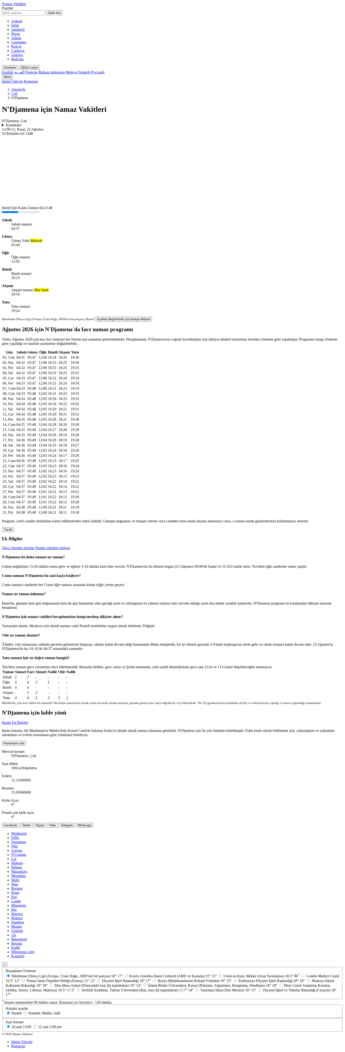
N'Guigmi (18, 855)
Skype (39, 825)
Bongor (17, 888)
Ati (13, 935)
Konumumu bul (14, 743)
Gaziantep (18, 42)
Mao (14, 884)
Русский (97, 72)
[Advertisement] (172, 171)
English (7, 72)
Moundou (18, 876)
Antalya (17, 55)
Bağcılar (17, 59)
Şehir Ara (54, 13)
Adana (16, 38)
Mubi (15, 880)
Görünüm (10, 67)
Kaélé (15, 948)
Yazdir (8, 529)
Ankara (16, 21)
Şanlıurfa (18, 29)
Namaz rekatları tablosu (52, 548)
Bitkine (16, 867)
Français (31, 72)
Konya (16, 46)
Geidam (17, 931)
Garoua (16, 850)
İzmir (15, 25)
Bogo (15, 893)
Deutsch (84, 72)
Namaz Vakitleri (14, 4)
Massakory (19, 871)
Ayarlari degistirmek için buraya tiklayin (123, 319)
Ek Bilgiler (20, 723)
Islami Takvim (12, 81)
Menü (7, 77)
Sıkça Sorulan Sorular (18, 548)
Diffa (15, 838)
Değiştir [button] (148, 626)
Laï (13, 859)
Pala (14, 846)
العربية (19, 72)
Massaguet (19, 939)
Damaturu (18, 842)
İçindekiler (14, 125)
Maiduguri (19, 833)
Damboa (17, 922)
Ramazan (31, 81)
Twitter (26, 825)
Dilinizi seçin (29, 67)
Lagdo (16, 901)
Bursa (15, 34)
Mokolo (17, 863)
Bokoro (17, 918)
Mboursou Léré (22, 952)
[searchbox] (23, 12)
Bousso (16, 943)
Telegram (67, 825)
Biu (14, 910)
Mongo (16, 926)
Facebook (10, 825)
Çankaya (17, 51)
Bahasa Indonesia (52, 72)
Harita (6, 723)
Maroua (17, 914)
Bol (14, 897)
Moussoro (18, 905)
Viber (52, 825)
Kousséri (17, 956)
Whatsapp (84, 825)
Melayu (71, 72)
